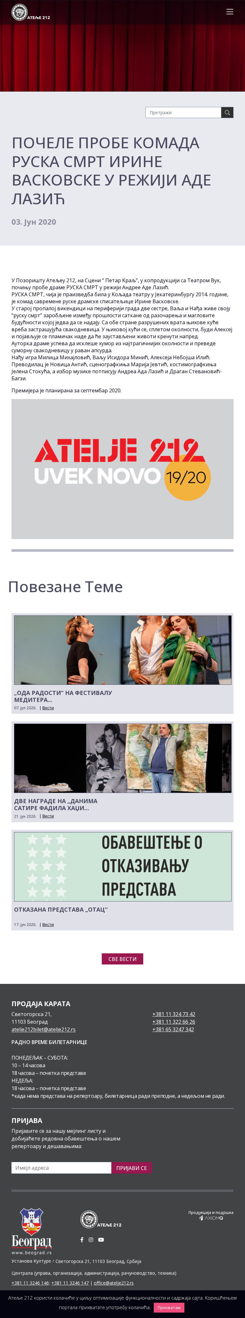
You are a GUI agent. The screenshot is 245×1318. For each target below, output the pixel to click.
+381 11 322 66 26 (173, 1021)
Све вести (122, 959)
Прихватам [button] (169, 1307)
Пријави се (131, 1168)
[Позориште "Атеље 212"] (30, 11)
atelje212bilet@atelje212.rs (43, 1029)
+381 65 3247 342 (173, 1029)
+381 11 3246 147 (70, 1283)
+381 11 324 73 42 (173, 1014)
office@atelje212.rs (114, 1283)
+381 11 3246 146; (30, 1283)
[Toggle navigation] (228, 12)
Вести (48, 708)
